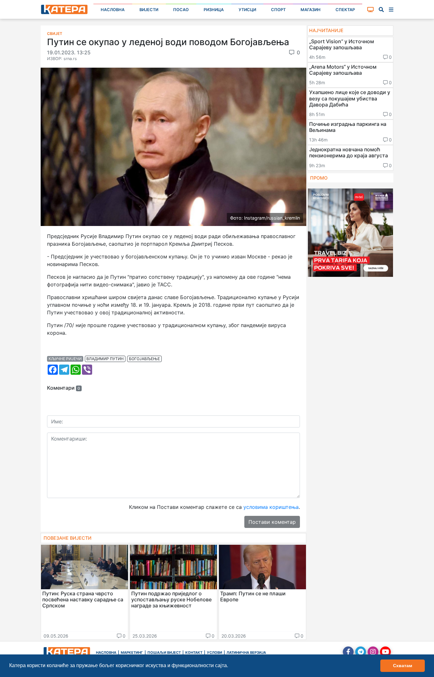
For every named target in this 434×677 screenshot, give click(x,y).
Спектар (345, 9)
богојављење (144, 358)
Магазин (311, 9)
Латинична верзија (246, 652)
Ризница (214, 9)
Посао (181, 9)
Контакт (193, 652)
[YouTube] (385, 651)
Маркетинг (132, 652)
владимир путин (105, 358)
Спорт (278, 9)
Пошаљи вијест (164, 652)
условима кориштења (271, 507)
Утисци (247, 9)
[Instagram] (373, 651)
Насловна (113, 9)
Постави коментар (272, 522)
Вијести (148, 9)
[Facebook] (348, 651)
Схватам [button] (402, 665)
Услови (214, 652)
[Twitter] (360, 651)
